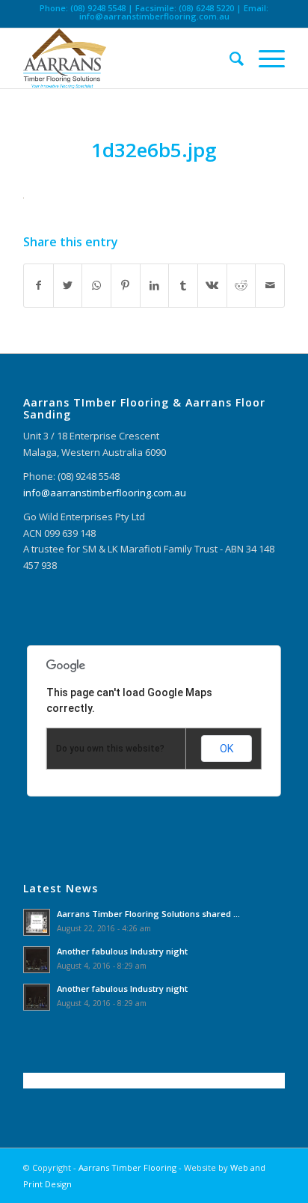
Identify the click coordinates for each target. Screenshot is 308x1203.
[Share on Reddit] (241, 285)
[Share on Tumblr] (183, 285)
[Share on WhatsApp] (96, 285)
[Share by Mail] (270, 285)
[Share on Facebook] (38, 285)
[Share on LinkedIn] (155, 285)
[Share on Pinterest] (125, 285)
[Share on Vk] (212, 285)
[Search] (229, 58)
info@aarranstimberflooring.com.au (154, 16)
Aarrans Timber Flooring (127, 1167)
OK (226, 749)
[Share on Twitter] (68, 285)
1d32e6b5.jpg (154, 149)
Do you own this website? (110, 748)
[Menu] (264, 58)
